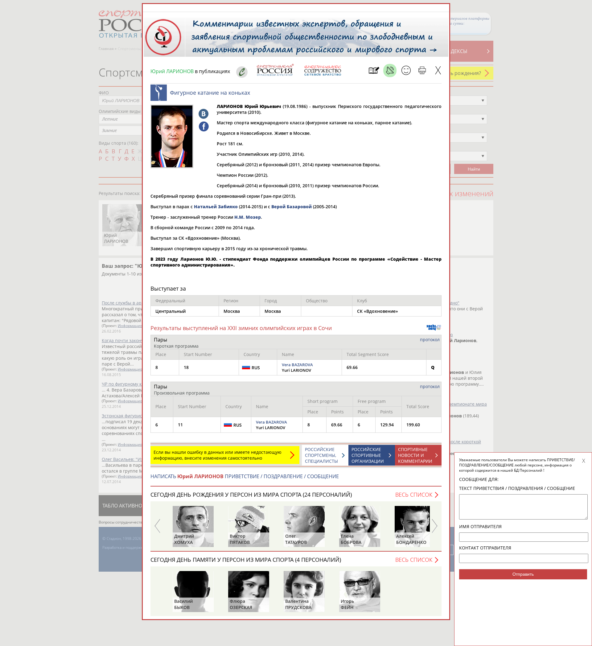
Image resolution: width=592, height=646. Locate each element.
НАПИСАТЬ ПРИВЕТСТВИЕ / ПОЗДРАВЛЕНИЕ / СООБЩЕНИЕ (244, 476)
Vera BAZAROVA (297, 364)
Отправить (523, 574)
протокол (430, 339)
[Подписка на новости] (373, 70)
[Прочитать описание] (390, 70)
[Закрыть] (438, 70)
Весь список (413, 494)
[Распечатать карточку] (422, 70)
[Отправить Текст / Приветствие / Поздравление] (406, 70)
